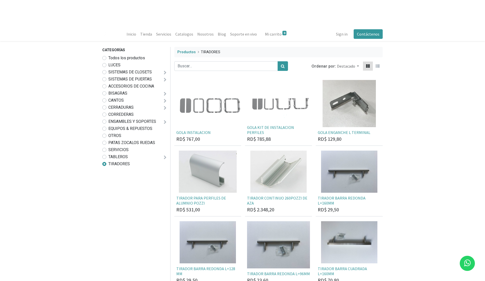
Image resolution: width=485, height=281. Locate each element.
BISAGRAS (117, 93)
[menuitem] (131, 34)
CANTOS (116, 100)
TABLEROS (118, 156)
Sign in (342, 34)
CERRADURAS (121, 107)
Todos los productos (126, 57)
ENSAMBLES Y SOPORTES (132, 121)
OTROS (114, 135)
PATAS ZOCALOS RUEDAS (131, 142)
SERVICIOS (118, 149)
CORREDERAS (121, 114)
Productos (186, 52)
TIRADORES (119, 163)
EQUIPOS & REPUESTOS (130, 128)
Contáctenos (368, 34)
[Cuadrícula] (368, 66)
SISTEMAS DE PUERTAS (130, 79)
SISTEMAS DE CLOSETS (130, 72)
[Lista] (378, 66)
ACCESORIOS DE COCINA (131, 86)
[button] (348, 66)
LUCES (114, 65)
